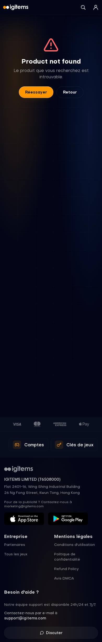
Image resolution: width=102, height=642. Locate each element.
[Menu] (95, 7)
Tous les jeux (15, 554)
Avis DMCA (64, 578)
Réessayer (36, 92)
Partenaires (14, 544)
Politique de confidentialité (67, 557)
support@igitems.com (25, 618)
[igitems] (15, 7)
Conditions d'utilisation (74, 544)
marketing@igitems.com (24, 506)
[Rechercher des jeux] (83, 7)
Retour (70, 92)
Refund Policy (66, 568)
